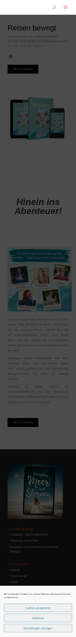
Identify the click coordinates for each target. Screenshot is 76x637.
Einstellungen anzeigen (38, 628)
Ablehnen (38, 618)
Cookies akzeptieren (38, 608)
